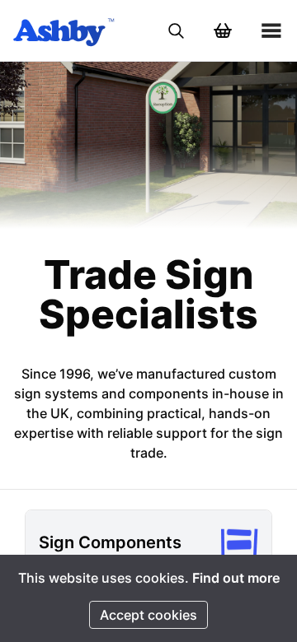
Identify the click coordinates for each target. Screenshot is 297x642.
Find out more (236, 578)
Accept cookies (148, 615)
